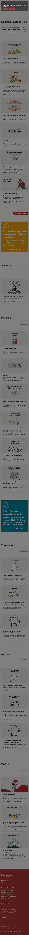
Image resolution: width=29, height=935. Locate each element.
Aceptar (5, 8)
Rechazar (12, 8)
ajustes (13, 6)
